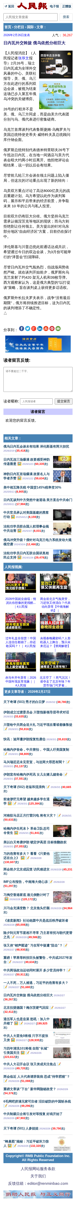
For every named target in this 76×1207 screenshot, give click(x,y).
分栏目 (19, 27)
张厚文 (23, 58)
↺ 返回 (10, 6)
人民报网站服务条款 (38, 1169)
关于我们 (38, 1176)
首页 (7, 27)
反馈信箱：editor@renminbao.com (38, 1183)
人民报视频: (13, 567)
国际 (30, 27)
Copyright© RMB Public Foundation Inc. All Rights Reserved (38, 1158)
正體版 (66, 6)
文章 (39, 27)
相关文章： (13, 438)
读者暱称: (11, 401)
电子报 (54, 6)
